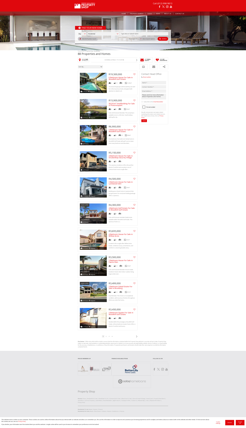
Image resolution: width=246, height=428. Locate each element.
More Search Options (149, 39)
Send (144, 121)
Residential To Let (103, 398)
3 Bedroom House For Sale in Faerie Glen (121, 261)
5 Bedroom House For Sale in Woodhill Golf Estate (121, 130)
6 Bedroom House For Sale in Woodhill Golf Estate (121, 78)
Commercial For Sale (114, 398)
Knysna (95, 409)
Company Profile (125, 400)
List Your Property (89, 400)
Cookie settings (218, 422)
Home (84, 398)
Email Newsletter (158, 102)
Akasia (90, 409)
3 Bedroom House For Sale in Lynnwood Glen (121, 183)
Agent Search (116, 400)
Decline (230, 422)
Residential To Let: (83, 409)
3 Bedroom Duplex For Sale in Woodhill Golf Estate (121, 313)
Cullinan (104, 411)
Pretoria (100, 409)
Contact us (134, 400)
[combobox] (144, 34)
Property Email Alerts (159, 398)
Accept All (240, 422)
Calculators (81, 400)
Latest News (99, 400)
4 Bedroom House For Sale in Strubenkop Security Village (121, 156)
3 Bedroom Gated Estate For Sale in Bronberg (120, 287)
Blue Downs (97, 411)
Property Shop (89, 51)
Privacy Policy (81, 402)
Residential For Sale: (84, 411)
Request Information (155, 400)
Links (147, 400)
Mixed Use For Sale (127, 398)
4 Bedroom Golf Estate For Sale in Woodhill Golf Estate (122, 209)
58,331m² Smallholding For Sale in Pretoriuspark (122, 104)
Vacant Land (149, 398)
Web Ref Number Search (89, 39)
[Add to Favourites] (134, 74)
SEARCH (164, 39)
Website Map (141, 400)
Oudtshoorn (115, 411)
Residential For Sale (92, 398)
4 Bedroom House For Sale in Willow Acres (121, 235)
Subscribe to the (153, 102)
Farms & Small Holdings (139, 398)
